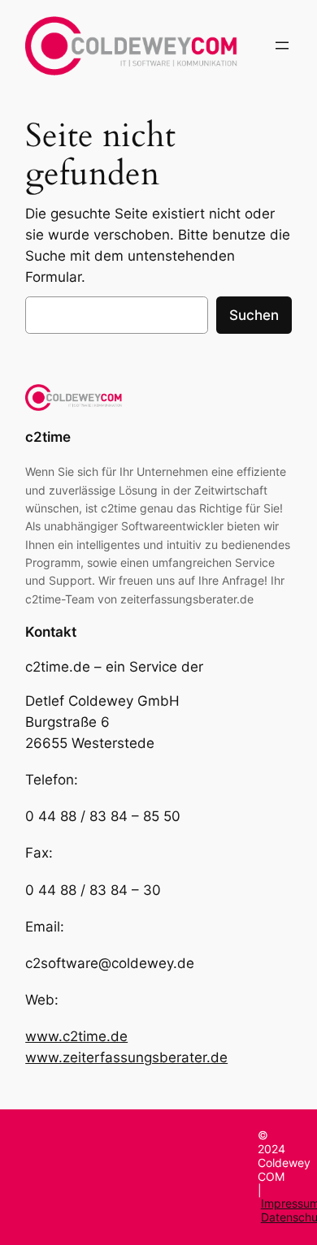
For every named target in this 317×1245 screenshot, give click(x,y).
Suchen (254, 315)
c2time (48, 437)
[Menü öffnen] (282, 45)
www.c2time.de (76, 1036)
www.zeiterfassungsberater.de (126, 1057)
